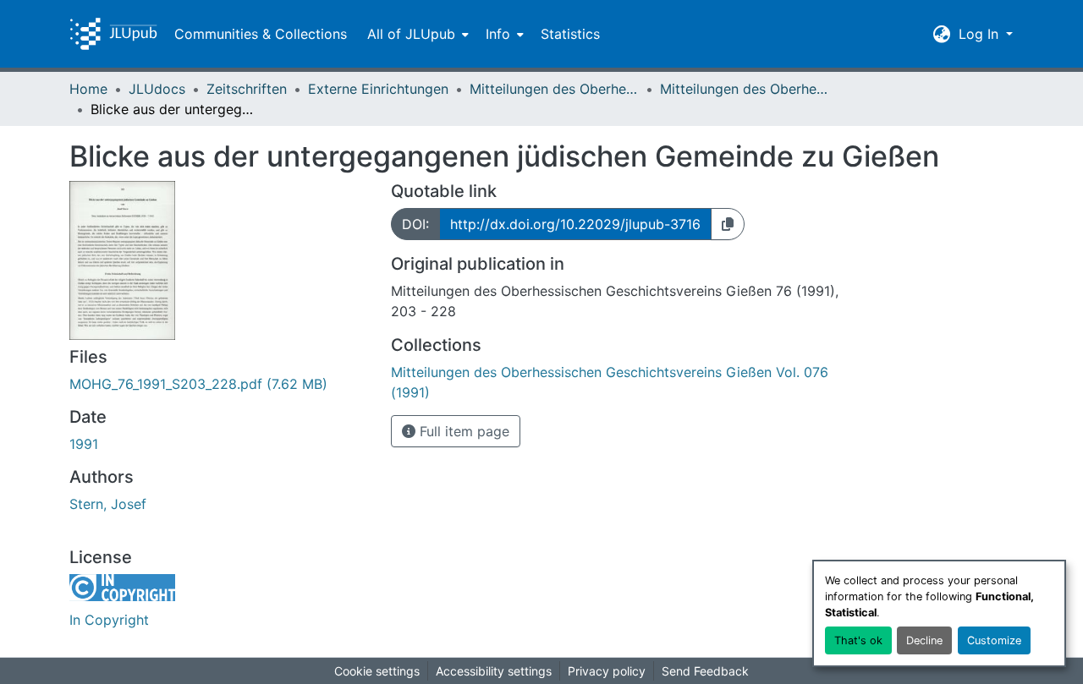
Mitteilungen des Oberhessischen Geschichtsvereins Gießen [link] (554, 88)
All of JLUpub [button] (411, 33)
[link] (220, 384)
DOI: (415, 224)
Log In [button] (981, 33)
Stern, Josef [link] (107, 503)
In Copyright (109, 619)
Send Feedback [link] (705, 671)
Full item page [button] (462, 431)
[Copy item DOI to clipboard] (728, 224)
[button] (113, 34)
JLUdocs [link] (157, 88)
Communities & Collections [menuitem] (260, 33)
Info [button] (498, 33)
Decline (924, 640)
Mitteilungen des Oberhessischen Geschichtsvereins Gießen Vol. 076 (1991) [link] (744, 88)
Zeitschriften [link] (246, 88)
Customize (994, 640)
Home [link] (88, 88)
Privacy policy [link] (607, 671)
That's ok (858, 640)
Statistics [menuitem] (570, 33)
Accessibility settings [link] (494, 671)
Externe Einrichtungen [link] (378, 88)
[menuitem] (416, 34)
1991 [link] (83, 443)
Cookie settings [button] (377, 671)
